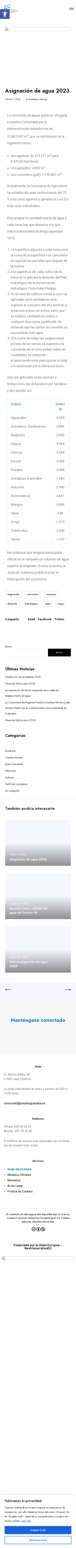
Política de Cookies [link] (20, 1191)
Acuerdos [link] (33, 99)
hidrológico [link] (31, 603)
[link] (5, 14)
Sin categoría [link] (12, 791)
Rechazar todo (38, 1540)
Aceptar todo (38, 1530)
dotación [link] (12, 603)
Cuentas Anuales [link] (14, 757)
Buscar (8, 646)
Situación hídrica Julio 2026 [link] (20, 683)
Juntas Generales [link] (14, 764)
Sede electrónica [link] (19, 1169)
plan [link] (47, 603)
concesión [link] (33, 594)
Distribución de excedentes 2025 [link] (23, 677)
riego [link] (61, 603)
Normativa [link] (13, 1180)
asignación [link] (13, 594)
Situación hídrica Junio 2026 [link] (20, 720)
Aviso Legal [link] (15, 1186)
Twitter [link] (59, 619)
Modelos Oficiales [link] (19, 1175)
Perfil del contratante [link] (16, 784)
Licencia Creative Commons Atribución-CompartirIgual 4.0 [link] (38, 1216)
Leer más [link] (26, 1521)
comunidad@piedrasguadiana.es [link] (24, 1103)
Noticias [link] (43, 99)
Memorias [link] (10, 771)
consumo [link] (51, 594)
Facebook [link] (44, 619)
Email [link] (31, 619)
